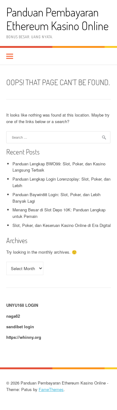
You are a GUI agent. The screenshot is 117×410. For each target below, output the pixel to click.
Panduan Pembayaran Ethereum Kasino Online (57, 19)
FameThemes (51, 389)
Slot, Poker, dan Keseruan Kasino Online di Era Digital (61, 225)
